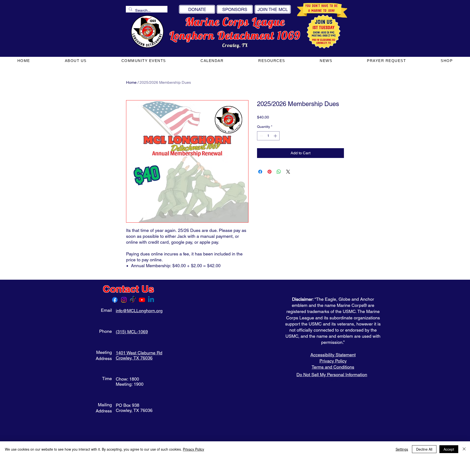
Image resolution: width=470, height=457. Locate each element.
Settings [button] (402, 449)
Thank (333, 379)
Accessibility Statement (333, 354)
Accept (449, 449)
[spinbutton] (268, 136)
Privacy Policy (333, 360)
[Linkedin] (151, 299)
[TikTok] (133, 299)
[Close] (464, 449)
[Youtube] (142, 299)
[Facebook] (114, 299)
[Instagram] (124, 299)
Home (131, 82)
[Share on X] (288, 172)
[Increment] (276, 136)
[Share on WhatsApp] (279, 172)
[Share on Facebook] (260, 172)
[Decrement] (261, 136)
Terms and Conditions (333, 367)
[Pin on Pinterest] (269, 172)
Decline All (424, 449)
